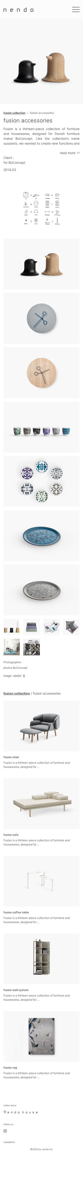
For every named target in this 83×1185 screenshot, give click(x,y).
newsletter (9, 1142)
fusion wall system (16, 990)
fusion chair (11, 757)
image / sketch (12, 676)
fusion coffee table (16, 912)
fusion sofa (10, 834)
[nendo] (18, 9)
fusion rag (10, 1067)
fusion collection (14, 113)
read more (67, 153)
